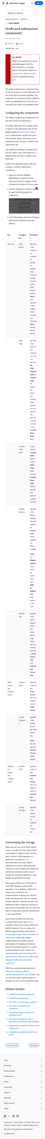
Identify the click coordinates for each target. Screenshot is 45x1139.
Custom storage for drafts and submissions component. (22, 959)
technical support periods (25, 73)
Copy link (21, 43)
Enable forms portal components (21, 994)
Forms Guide (14, 23)
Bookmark (11, 43)
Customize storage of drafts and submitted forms (21, 1013)
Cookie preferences (30, 1125)
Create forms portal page (18, 998)
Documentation (12, 19)
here (14, 80)
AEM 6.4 (24, 19)
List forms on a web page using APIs (23, 1002)
